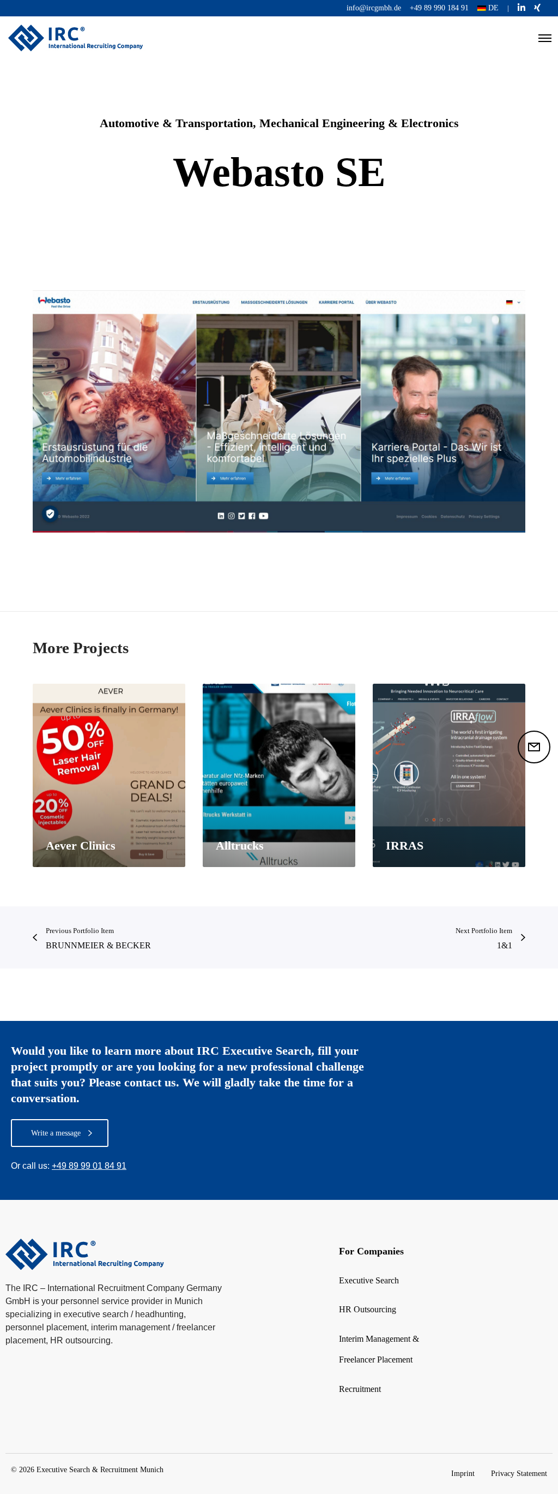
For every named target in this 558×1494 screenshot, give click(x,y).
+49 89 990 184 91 (439, 8)
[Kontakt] (534, 747)
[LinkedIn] (521, 7)
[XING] (537, 7)
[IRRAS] (449, 775)
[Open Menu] (545, 38)
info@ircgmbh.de (374, 8)
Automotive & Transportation (176, 123)
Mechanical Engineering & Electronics (359, 123)
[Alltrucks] (279, 775)
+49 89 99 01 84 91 (89, 1165)
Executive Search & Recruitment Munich (100, 1470)
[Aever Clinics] (109, 775)
